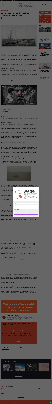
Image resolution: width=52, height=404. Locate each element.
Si (15, 210)
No (15, 212)
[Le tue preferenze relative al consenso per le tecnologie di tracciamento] (50, 402)
